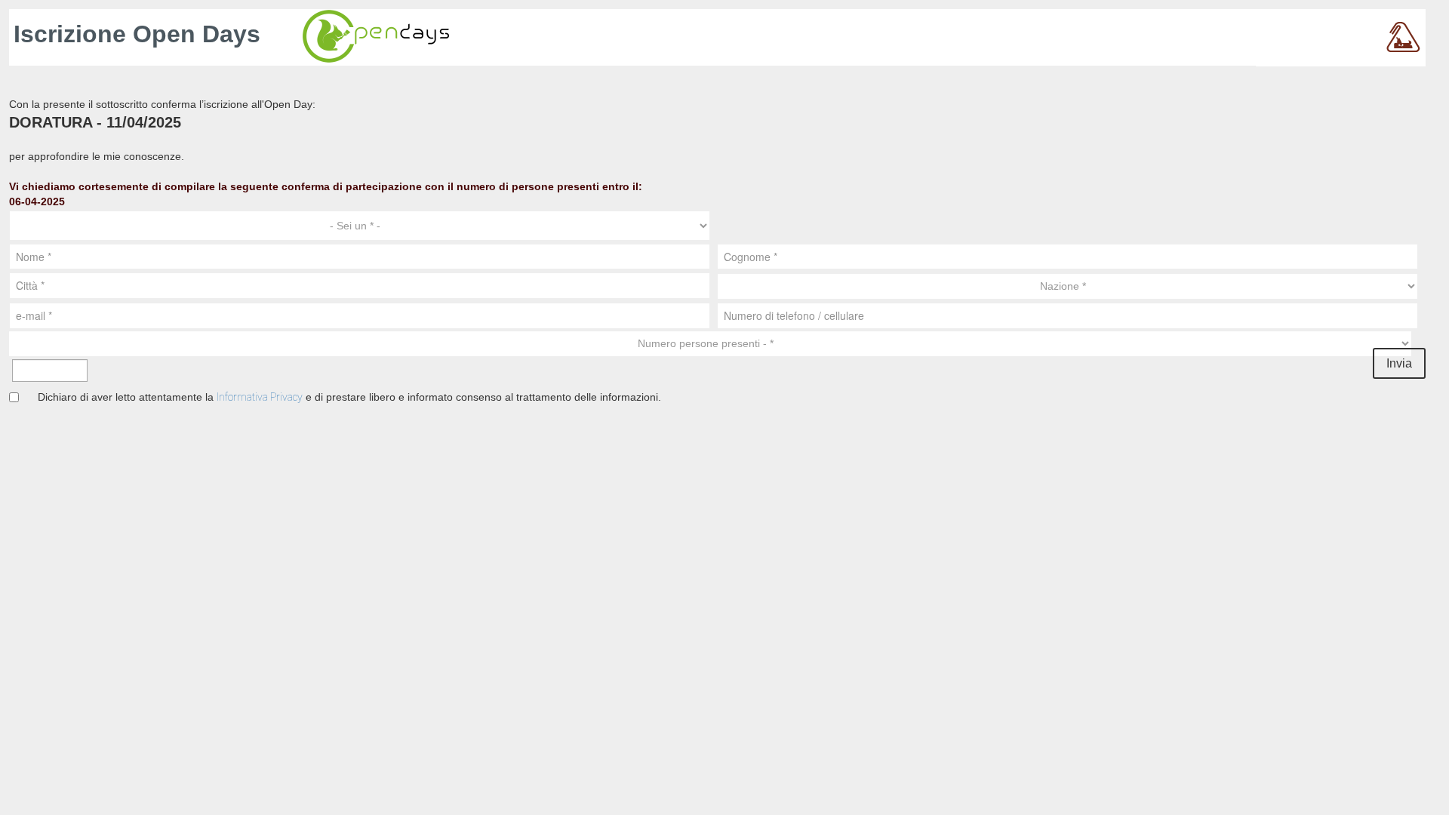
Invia (1399, 363)
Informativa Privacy (260, 397)
